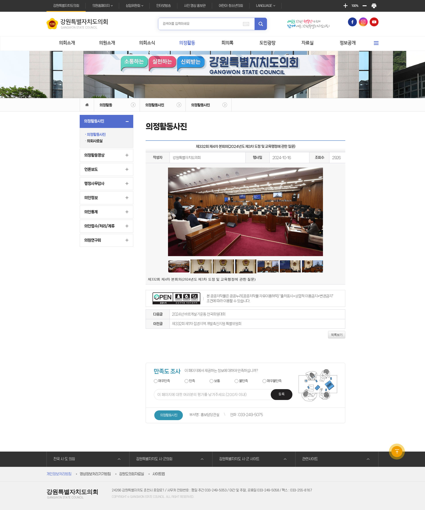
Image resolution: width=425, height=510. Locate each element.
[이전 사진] (173, 211)
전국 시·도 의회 (64, 459)
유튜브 (374, 21)
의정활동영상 (94, 155)
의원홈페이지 (101, 6)
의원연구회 (92, 240)
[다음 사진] (317, 211)
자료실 (307, 42)
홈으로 (87, 104)
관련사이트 (310, 459)
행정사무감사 (94, 183)
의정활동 (187, 42)
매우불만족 (274, 380)
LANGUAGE (264, 6)
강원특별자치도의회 (66, 6)
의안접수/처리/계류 (99, 226)
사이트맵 (158, 474)
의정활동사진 (154, 105)
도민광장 (267, 42)
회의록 (227, 42)
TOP (396, 451)
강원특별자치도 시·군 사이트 (239, 459)
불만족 (243, 380)
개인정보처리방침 (58, 474)
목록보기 (336, 334)
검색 (261, 24)
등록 (281, 394)
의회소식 (147, 42)
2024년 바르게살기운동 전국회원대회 (198, 314)
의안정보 (91, 198)
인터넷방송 (163, 6)
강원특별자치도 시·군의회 (154, 459)
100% (354, 6)
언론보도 (91, 169)
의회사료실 (94, 141)
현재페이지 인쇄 (374, 6)
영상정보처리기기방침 (95, 474)
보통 (217, 380)
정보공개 (347, 42)
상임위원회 (133, 6)
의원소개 (107, 42)
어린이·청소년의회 (231, 6)
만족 (192, 380)
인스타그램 (363, 21)
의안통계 (91, 212)
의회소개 (67, 42)
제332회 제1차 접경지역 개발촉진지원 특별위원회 (206, 324)
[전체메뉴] (376, 43)
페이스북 (352, 21)
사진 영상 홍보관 (194, 6)
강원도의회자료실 (131, 474)
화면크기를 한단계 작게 (364, 6)
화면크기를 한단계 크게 (345, 6)
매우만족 (164, 380)
